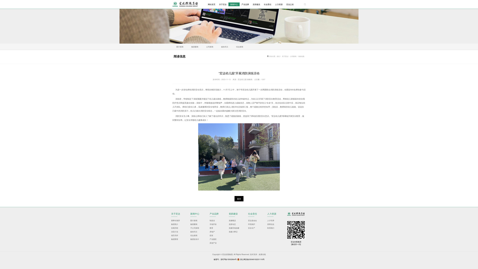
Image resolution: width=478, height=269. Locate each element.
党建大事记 (233, 231)
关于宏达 (223, 4)
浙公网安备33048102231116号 (252, 259)
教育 (211, 228)
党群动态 (232, 224)
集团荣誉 (174, 239)
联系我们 (270, 228)
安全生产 (251, 228)
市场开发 (213, 224)
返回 (239, 198)
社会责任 (267, 4)
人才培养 (270, 220)
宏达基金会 (252, 220)
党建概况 (232, 220)
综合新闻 (193, 235)
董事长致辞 (175, 220)
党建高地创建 (234, 228)
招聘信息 (270, 224)
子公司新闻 (194, 228)
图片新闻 (193, 220)
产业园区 (213, 239)
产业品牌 (245, 4)
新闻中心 (234, 4)
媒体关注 (193, 231)
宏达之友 (290, 4)
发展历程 (174, 228)
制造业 (212, 220)
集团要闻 (193, 224)
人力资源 (279, 4)
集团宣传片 (194, 239)
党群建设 (256, 4)
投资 (211, 235)
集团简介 (174, 224)
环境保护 (251, 224)
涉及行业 (174, 231)
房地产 (212, 231)
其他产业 (213, 243)
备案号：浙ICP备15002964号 (225, 259)
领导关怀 (174, 235)
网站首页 (211, 4)
